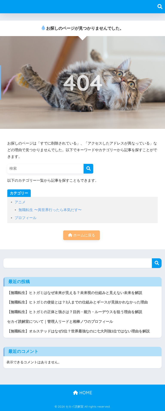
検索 (157, 263)
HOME (85, 392)
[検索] (88, 169)
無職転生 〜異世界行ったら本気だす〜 (50, 210)
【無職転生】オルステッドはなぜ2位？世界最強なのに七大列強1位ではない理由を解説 (78, 331)
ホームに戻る (83, 235)
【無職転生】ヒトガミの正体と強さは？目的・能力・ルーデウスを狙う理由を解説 (74, 312)
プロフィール (26, 218)
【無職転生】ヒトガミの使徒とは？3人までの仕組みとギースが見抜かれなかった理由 (77, 302)
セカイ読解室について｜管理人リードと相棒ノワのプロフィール (60, 322)
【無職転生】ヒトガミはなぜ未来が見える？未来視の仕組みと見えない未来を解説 (74, 293)
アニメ (20, 202)
